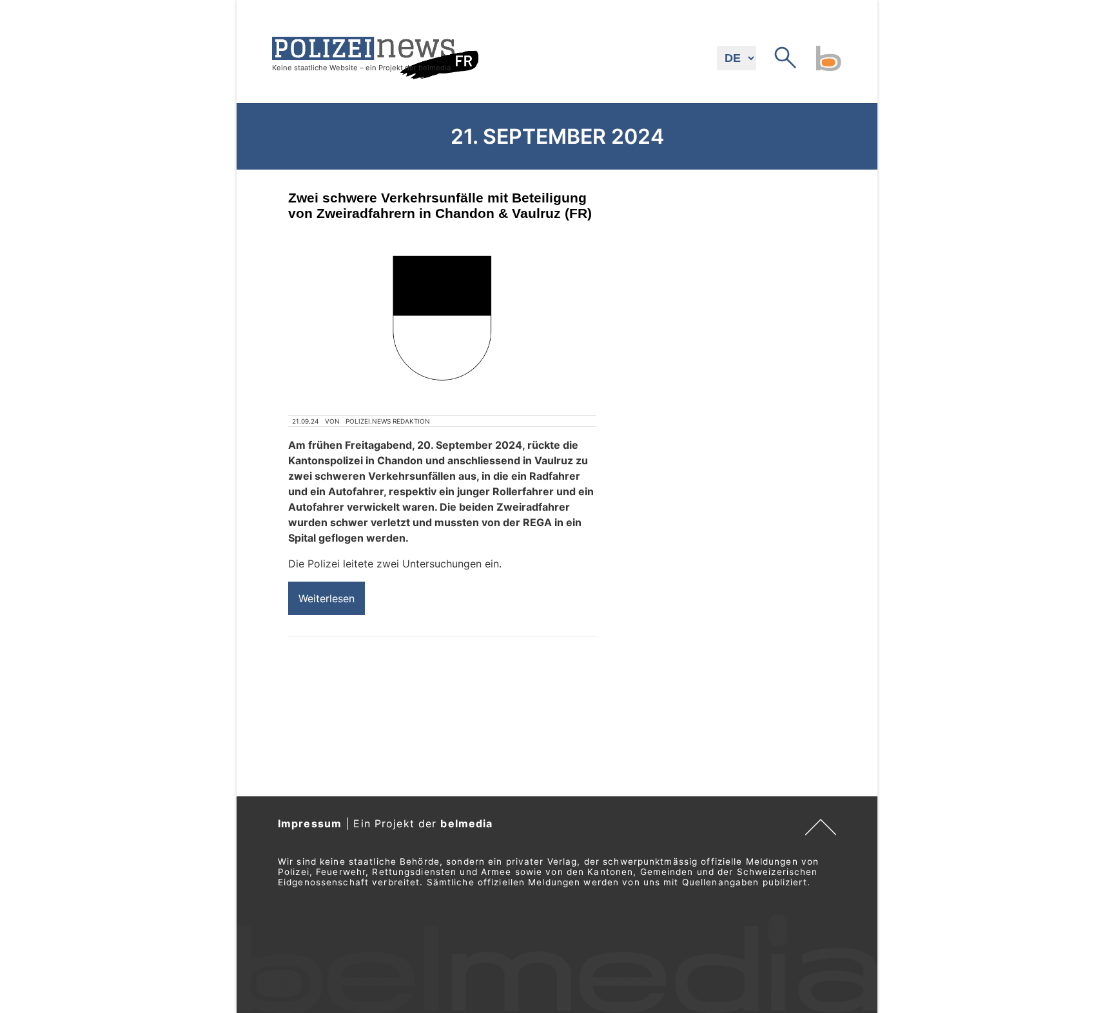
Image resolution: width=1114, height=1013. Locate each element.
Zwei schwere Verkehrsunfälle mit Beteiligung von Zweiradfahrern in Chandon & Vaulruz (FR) (440, 205)
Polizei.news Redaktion (388, 421)
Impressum (310, 823)
